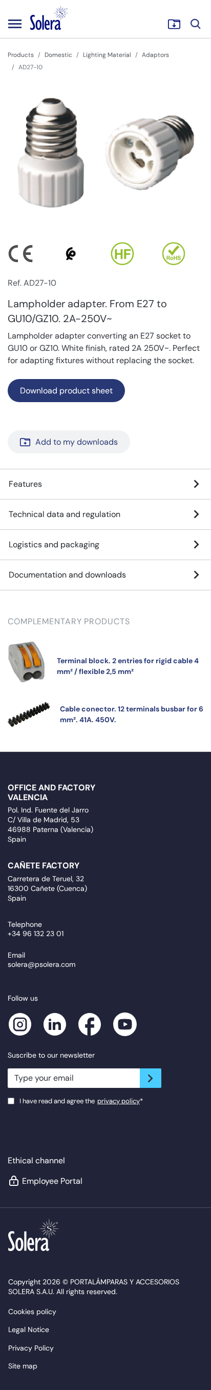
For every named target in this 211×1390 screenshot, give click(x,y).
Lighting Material (107, 55)
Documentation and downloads (67, 574)
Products (21, 55)
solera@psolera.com (41, 964)
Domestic (58, 55)
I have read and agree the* (81, 1101)
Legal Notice (28, 1329)
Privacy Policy (31, 1348)
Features (25, 484)
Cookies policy (32, 1311)
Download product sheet (66, 390)
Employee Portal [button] (52, 1181)
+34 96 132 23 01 (36, 933)
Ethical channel (36, 1160)
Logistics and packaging (54, 544)
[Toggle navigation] (15, 23)
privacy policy (118, 1101)
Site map (22, 1366)
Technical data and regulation (64, 514)
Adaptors (155, 55)
